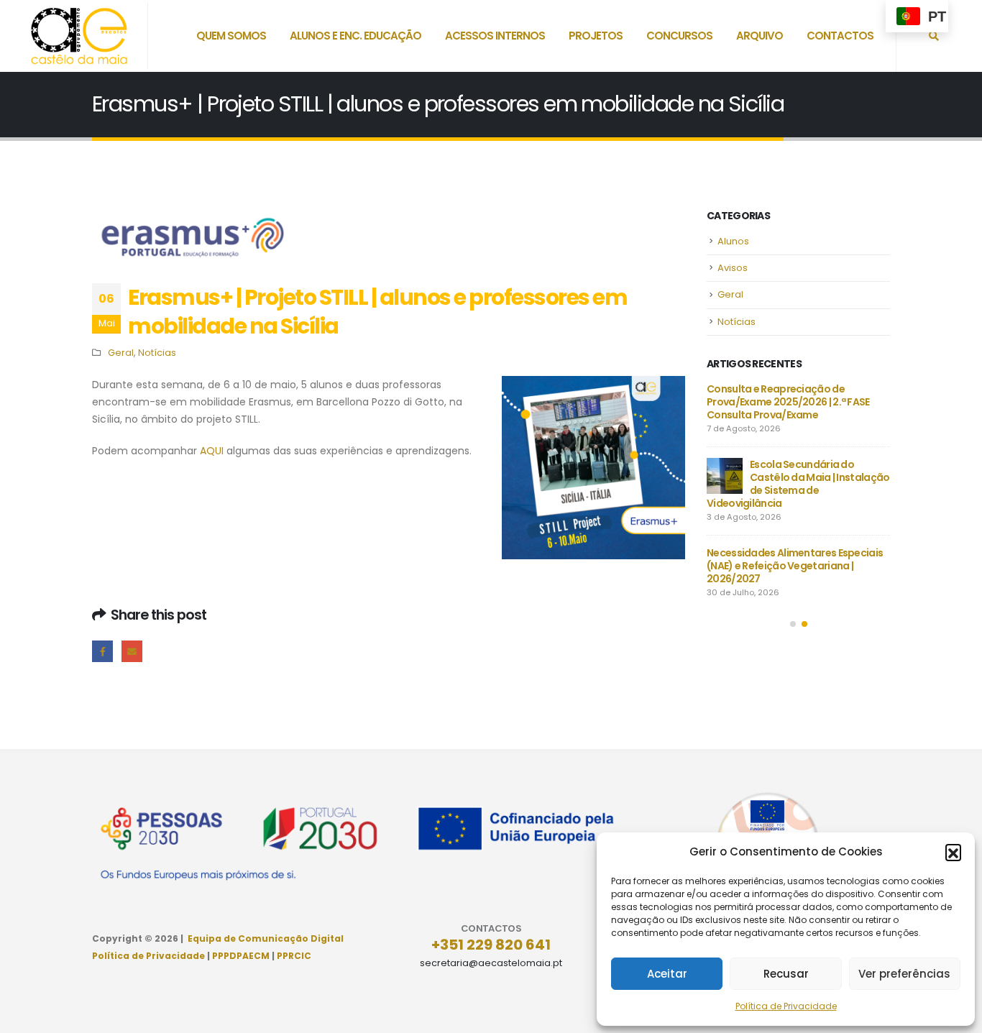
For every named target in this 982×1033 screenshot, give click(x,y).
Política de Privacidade (786, 1006)
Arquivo (759, 35)
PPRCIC (294, 956)
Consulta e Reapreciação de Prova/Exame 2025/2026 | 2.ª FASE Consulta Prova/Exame (788, 402)
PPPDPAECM (241, 956)
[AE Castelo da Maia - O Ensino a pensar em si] (79, 36)
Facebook (102, 651)
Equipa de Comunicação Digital (266, 938)
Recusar (786, 973)
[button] (953, 852)
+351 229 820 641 (491, 945)
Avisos (732, 268)
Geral (121, 352)
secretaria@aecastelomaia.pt (491, 963)
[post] (725, 476)
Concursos (679, 35)
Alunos (733, 241)
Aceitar (667, 973)
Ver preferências (904, 973)
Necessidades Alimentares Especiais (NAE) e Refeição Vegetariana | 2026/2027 (795, 566)
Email (131, 651)
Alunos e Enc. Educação (355, 35)
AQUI (212, 451)
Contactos (840, 35)
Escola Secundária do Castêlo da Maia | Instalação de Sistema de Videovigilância (798, 483)
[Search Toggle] (934, 36)
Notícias (157, 352)
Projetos (596, 35)
